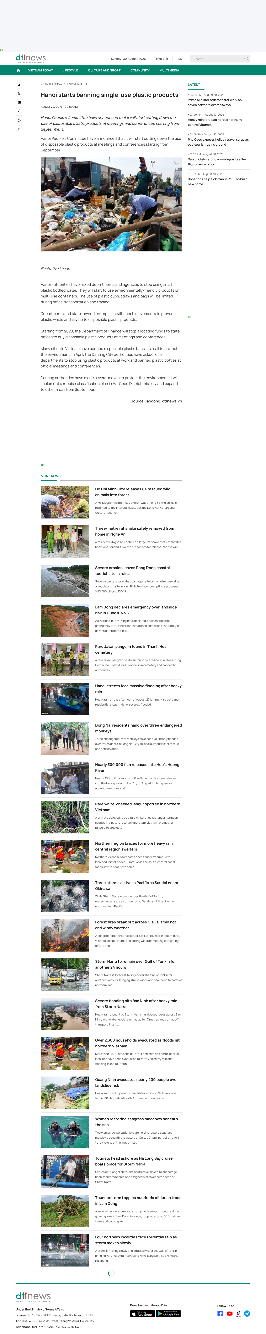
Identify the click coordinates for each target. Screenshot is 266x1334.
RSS (179, 58)
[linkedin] (19, 102)
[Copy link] (19, 110)
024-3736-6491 (42, 1327)
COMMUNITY (140, 70)
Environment (77, 84)
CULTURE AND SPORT (104, 70)
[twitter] (19, 93)
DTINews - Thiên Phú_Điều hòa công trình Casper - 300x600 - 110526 (219, 198)
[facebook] (19, 85)
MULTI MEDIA (169, 70)
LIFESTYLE (70, 70)
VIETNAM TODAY (40, 70)
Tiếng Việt (161, 58)
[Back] (19, 128)
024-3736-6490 (72, 1327)
